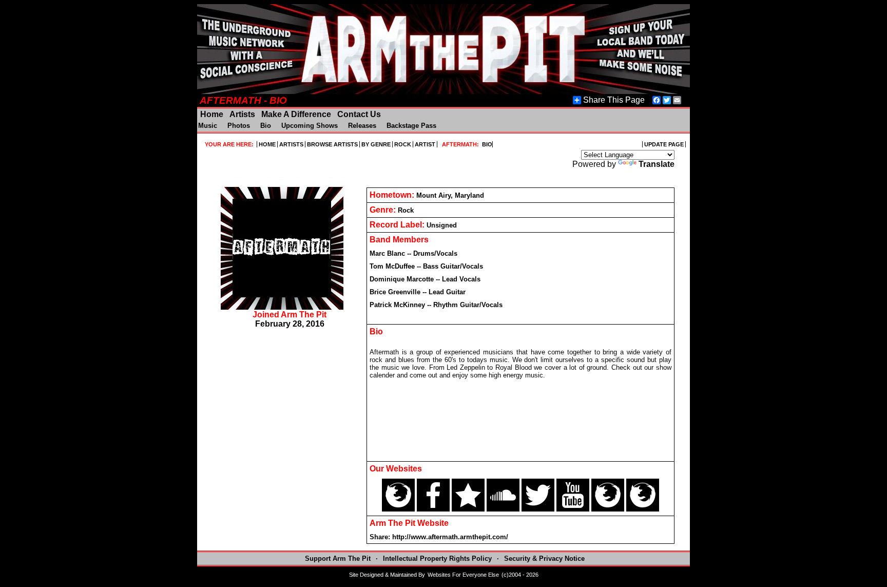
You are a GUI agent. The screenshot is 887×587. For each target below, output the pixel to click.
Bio (265, 125)
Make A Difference (296, 114)
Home (211, 114)
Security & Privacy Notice (544, 558)
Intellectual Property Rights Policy (438, 558)
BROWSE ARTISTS (332, 144)
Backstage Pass (411, 125)
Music (208, 125)
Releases (362, 125)
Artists (242, 114)
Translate (656, 164)
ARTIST (425, 144)
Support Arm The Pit (338, 558)
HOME (267, 144)
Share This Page (614, 100)
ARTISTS (291, 144)
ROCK (403, 144)
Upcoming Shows (309, 125)
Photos (238, 125)
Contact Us (358, 114)
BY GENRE (376, 144)
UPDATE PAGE (664, 144)
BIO (486, 144)
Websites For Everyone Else (463, 575)
